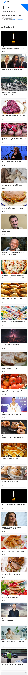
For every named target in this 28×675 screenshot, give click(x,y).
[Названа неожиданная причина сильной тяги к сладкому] (14, 316)
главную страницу (18, 19)
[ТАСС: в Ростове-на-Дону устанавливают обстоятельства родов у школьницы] (14, 179)
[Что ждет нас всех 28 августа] (14, 339)
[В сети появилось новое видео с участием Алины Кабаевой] (14, 522)
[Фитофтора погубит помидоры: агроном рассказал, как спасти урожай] (14, 385)
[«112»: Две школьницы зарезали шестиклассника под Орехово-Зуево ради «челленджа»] (14, 42)
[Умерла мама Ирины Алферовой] (14, 156)
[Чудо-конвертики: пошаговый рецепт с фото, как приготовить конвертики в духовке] (14, 293)
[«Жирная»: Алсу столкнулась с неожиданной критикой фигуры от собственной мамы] (14, 408)
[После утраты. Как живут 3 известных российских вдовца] (14, 614)
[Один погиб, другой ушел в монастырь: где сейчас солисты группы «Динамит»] (14, 65)
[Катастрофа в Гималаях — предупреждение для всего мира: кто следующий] (14, 87)
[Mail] (5, 2)
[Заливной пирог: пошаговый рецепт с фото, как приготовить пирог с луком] (14, 202)
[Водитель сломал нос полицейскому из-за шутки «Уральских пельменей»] (14, 659)
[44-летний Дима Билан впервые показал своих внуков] (14, 225)
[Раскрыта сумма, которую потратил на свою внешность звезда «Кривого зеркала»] (14, 248)
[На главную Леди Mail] (8, 2)
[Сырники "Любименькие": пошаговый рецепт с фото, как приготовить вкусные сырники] (14, 545)
